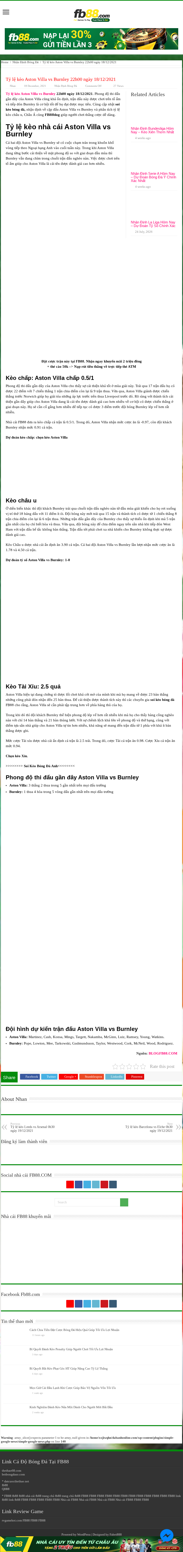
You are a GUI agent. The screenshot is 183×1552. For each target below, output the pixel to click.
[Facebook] (78, 1184)
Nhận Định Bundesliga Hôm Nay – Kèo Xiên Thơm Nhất (152, 130)
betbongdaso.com (13, 1474)
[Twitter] (87, 1184)
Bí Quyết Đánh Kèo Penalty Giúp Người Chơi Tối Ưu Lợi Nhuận (71, 1349)
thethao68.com (11, 1470)
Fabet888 (116, 1534)
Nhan (13, 85)
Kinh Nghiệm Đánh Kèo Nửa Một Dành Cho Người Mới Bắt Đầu (71, 1407)
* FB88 (6, 1496)
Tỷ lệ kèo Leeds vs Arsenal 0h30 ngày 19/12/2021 (32, 1127)
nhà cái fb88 (33, 1496)
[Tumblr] (113, 1184)
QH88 (6, 1489)
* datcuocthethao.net (15, 1481)
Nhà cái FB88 (69, 1499)
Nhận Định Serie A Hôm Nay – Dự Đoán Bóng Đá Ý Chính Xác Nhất (153, 177)
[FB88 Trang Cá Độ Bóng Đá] (91, 13)
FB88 (80, 361)
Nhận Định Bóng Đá (25, 62)
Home (5, 62)
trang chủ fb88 (51, 1496)
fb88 (5, 1485)
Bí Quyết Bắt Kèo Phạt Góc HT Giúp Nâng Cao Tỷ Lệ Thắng (69, 1368)
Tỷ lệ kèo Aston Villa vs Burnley (31, 94)
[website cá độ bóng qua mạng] (91, 38)
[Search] (124, 1202)
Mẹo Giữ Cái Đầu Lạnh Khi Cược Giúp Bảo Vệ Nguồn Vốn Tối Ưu (73, 1388)
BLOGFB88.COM (163, 1053)
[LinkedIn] (96, 1184)
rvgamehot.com (12, 1520)
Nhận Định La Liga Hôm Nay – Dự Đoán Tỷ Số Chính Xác (153, 224)
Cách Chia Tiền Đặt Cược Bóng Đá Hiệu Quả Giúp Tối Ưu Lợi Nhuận (74, 1330)
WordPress (84, 1534)
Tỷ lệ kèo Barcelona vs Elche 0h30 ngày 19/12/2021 (149, 1127)
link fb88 (14, 1499)
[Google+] (70, 1184)
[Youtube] (104, 1184)
